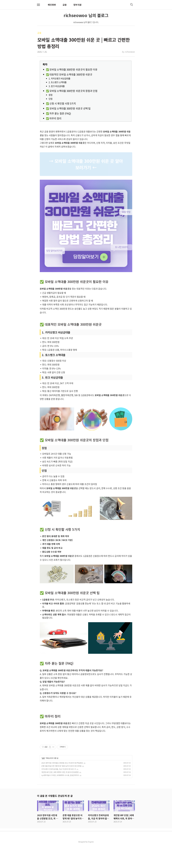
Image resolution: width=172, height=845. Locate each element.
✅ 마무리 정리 (53, 118)
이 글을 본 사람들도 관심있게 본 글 (55, 795)
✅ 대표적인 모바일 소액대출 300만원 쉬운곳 (69, 74)
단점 (50, 98)
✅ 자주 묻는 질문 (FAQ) (58, 113)
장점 (50, 94)
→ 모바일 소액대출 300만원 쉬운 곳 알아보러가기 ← (86, 164)
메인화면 (52, 4)
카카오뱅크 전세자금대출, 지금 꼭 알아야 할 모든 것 (58, 769)
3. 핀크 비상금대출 (57, 86)
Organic (91, 842)
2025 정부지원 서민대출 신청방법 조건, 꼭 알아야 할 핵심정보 (62, 763)
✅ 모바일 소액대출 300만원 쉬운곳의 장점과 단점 (71, 91)
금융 (65, 4)
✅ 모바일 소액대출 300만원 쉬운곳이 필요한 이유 (71, 69)
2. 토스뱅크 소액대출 (58, 82)
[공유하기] (50, 747)
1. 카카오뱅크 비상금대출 (59, 78)
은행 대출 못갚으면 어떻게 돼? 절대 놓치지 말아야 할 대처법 (61, 766)
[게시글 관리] (53, 747)
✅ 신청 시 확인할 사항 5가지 (61, 103)
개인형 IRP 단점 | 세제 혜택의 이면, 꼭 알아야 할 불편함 (60, 772)
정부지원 (77, 4)
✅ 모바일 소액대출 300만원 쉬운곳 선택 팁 (68, 108)
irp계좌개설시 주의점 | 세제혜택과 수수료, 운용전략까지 (60, 775)
